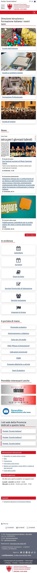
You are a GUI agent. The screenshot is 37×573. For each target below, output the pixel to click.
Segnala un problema (9, 549)
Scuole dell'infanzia (10, 48)
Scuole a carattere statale (12, 73)
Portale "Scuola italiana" (12, 431)
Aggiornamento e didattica (18, 333)
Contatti (27, 547)
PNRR (18, 358)
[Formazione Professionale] (18, 86)
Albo (5, 459)
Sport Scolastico (18, 370)
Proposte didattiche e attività (18, 364)
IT (30, 1)
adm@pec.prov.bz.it (10, 540)
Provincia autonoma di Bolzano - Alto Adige (19, 534)
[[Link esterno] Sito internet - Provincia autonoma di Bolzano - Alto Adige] (18, 7)
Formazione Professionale (12, 97)
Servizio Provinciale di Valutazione (18, 288)
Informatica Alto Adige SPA (18, 543)
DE (32, 1)
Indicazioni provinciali (18, 352)
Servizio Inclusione (18, 300)
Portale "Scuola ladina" (12, 443)
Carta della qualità (9, 471)
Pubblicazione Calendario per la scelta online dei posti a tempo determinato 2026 (17, 224)
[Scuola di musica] (18, 110)
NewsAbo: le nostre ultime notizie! (14, 456)
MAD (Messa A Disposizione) (18, 346)
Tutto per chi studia (18, 339)
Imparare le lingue (18, 312)
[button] (21, 552)
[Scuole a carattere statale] (18, 61)
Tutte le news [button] (30, 235)
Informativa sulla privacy (11, 463)
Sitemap (5, 524)
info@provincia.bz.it (12, 538)
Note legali (29, 561)
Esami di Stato (18, 276)
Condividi (10, 527)
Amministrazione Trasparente (12, 547)
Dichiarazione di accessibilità (14, 561)
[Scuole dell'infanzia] (18, 37)
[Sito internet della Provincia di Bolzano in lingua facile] (35, 1)
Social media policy (25, 563)
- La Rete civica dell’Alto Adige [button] (16, 555)
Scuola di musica (8, 121)
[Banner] (18, 389)
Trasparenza (8, 461)
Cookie (15, 563)
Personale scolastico (19, 327)
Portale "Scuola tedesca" (12, 437)
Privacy (8, 563)
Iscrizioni (18, 265)
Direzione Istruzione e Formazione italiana (17, 502)
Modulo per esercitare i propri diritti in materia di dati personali (19, 467)
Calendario (18, 253)
